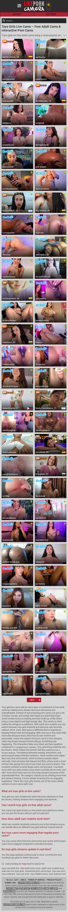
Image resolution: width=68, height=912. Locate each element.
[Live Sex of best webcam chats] (34, 11)
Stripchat (25, 888)
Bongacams (9, 891)
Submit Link (10, 883)
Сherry (54, 888)
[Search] (4, 21)
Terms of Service (36, 880)
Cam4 (46, 888)
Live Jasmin (36, 888)
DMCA (23, 880)
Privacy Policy (54, 880)
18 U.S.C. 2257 (12, 880)
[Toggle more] (64, 35)
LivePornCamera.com (28, 883)
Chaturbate (12, 888)
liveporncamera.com (14, 904)
